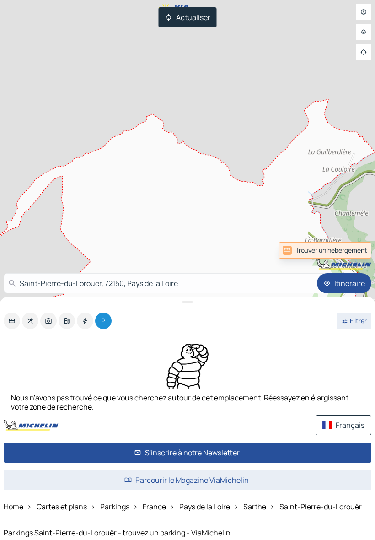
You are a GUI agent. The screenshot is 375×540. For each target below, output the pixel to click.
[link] (351, 250)
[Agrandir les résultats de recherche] (187, 302)
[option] (12, 321)
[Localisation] (363, 52)
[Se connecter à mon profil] (363, 12)
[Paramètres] (363, 32)
